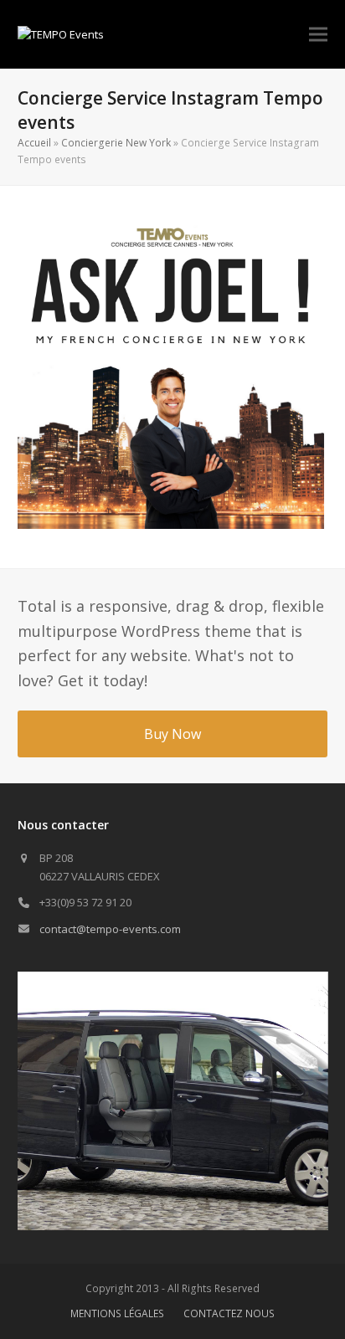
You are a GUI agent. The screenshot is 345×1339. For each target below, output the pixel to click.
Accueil (34, 143)
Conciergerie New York (116, 143)
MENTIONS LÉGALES (117, 1313)
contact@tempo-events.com (110, 928)
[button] (318, 35)
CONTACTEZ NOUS (229, 1313)
